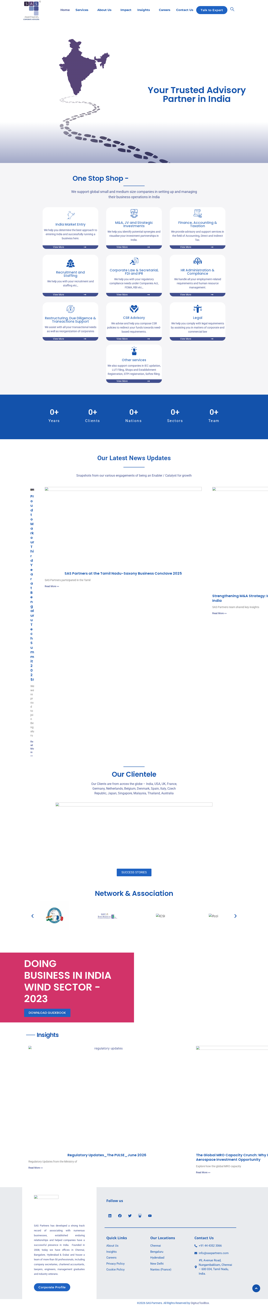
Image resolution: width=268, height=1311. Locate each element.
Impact (125, 10)
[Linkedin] (109, 1215)
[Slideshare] (139, 1215)
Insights (143, 10)
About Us (104, 10)
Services (82, 10)
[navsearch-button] (232, 10)
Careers (164, 10)
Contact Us (184, 10)
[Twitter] (129, 1215)
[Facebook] (119, 1215)
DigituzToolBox (200, 1303)
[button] (32, 915)
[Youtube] (149, 1215)
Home (65, 10)
